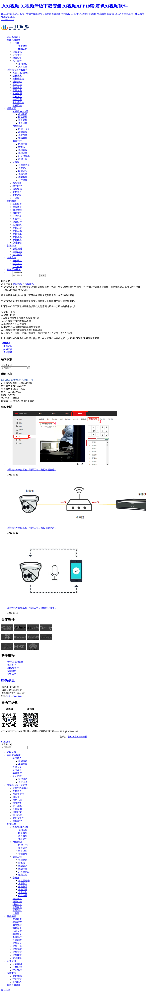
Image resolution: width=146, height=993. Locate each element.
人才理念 (22, 66)
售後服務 (17, 266)
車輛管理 (22, 138)
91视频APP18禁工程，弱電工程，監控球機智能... (31, 469)
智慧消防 (17, 195)
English (6, 741)
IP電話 (21, 147)
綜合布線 (17, 183)
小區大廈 (17, 216)
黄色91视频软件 (21, 72)
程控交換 (22, 144)
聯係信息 (8, 680)
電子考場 (17, 90)
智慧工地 (17, 231)
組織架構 (22, 49)
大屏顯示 (22, 168)
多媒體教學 (24, 165)
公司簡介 (17, 43)
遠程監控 (17, 105)
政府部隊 (17, 225)
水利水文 (17, 96)
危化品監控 (18, 102)
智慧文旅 (17, 236)
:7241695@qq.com (14, 696)
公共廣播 (22, 180)
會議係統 (22, 174)
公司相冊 (17, 55)
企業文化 (17, 52)
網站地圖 (5, 990)
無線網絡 (22, 153)
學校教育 (17, 207)
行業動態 (17, 251)
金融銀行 (17, 222)
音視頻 (16, 162)
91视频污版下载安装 (17, 69)
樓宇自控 (17, 186)
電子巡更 (22, 123)
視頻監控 (22, 114)
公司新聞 (17, 248)
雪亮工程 (17, 84)
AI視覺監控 (18, 78)
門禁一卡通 (24, 129)
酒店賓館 (17, 210)
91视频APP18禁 (20, 111)
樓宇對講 (22, 132)
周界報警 (22, 120)
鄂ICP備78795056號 (77, 736)
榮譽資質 (17, 58)
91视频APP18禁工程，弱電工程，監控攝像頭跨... (31, 527)
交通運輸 (17, 242)
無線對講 (22, 150)
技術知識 (17, 254)
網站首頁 (17, 284)
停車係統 (22, 135)
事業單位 (17, 219)
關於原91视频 (14, 40)
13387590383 (7, 19)
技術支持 (17, 263)
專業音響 (22, 177)
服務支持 (11, 257)
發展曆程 (22, 46)
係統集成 (17, 189)
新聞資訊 (11, 245)
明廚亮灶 (17, 81)
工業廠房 (17, 204)
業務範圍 (11, 108)
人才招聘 (17, 61)
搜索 (42, 275)
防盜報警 (22, 117)
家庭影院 (22, 171)
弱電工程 (17, 141)
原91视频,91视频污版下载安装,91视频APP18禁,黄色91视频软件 (64, 6)
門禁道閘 (17, 126)
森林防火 (17, 75)
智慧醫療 (17, 239)
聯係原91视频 (14, 269)
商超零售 (17, 213)
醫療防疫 (17, 87)
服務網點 (17, 260)
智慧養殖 (17, 233)
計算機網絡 (24, 156)
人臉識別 (17, 93)
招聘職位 (22, 63)
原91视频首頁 (14, 37)
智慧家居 (17, 192)
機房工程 (22, 159)
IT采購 (16, 198)
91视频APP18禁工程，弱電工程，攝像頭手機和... (31, 608)
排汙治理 (17, 99)
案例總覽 (11, 201)
